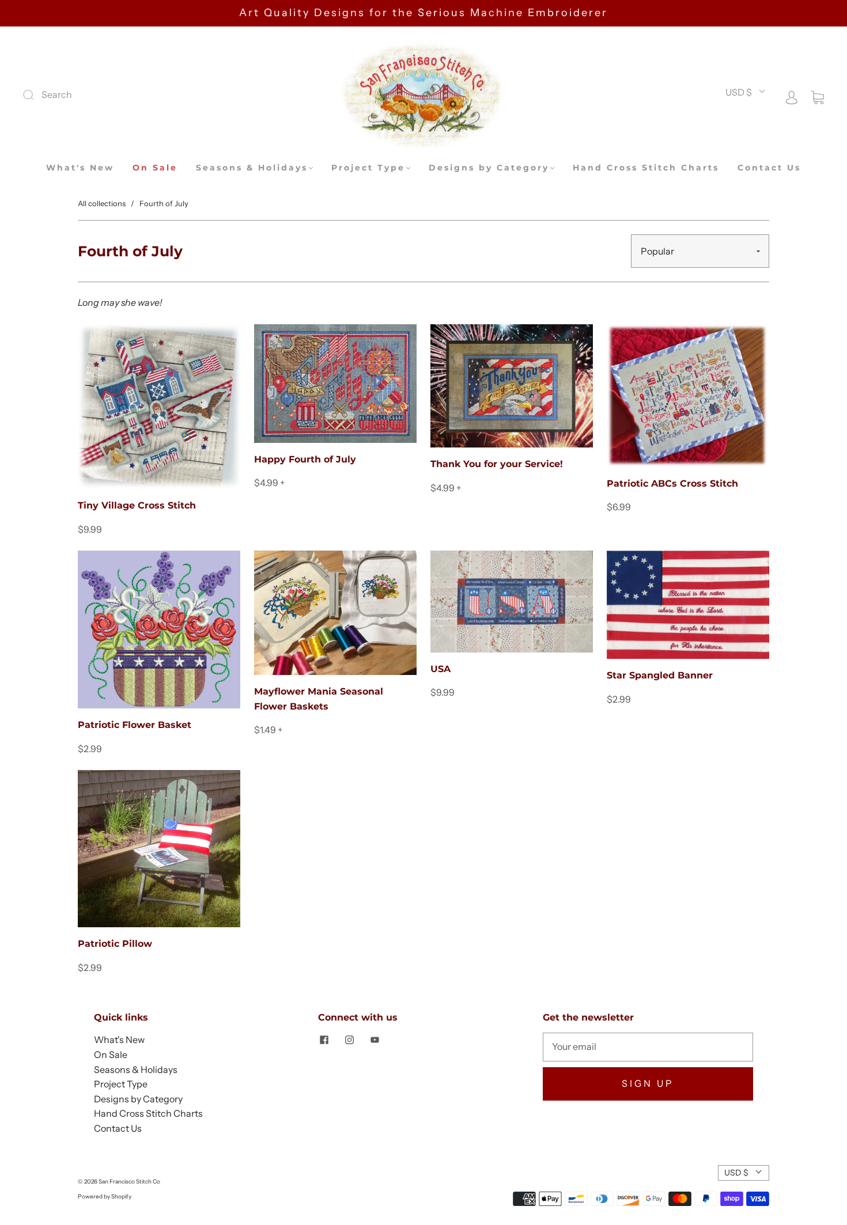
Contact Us (769, 168)
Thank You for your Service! (496, 463)
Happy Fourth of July (305, 459)
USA (440, 668)
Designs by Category (489, 168)
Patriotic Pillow (115, 943)
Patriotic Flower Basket (134, 724)
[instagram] (349, 1039)
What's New (80, 168)
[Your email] (648, 1047)
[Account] (791, 96)
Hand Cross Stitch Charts (646, 168)
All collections (102, 203)
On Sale (155, 168)
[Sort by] (700, 251)
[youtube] (374, 1039)
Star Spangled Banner (660, 675)
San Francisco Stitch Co (129, 1181)
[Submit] (105, 95)
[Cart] (817, 96)
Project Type (368, 168)
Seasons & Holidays (252, 168)
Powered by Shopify (104, 1196)
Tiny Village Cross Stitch (137, 505)
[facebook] (323, 1039)
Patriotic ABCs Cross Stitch (672, 483)
